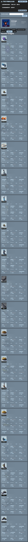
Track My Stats (23, 1)
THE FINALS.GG (8, 1)
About (13, 7)
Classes (8, 29)
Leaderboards (6, 4)
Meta (18, 4)
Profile (3, 29)
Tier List (13, 4)
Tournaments (6, 7)
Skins (14, 31)
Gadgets (9, 31)
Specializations (21, 29)
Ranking (14, 29)
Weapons (3, 31)
